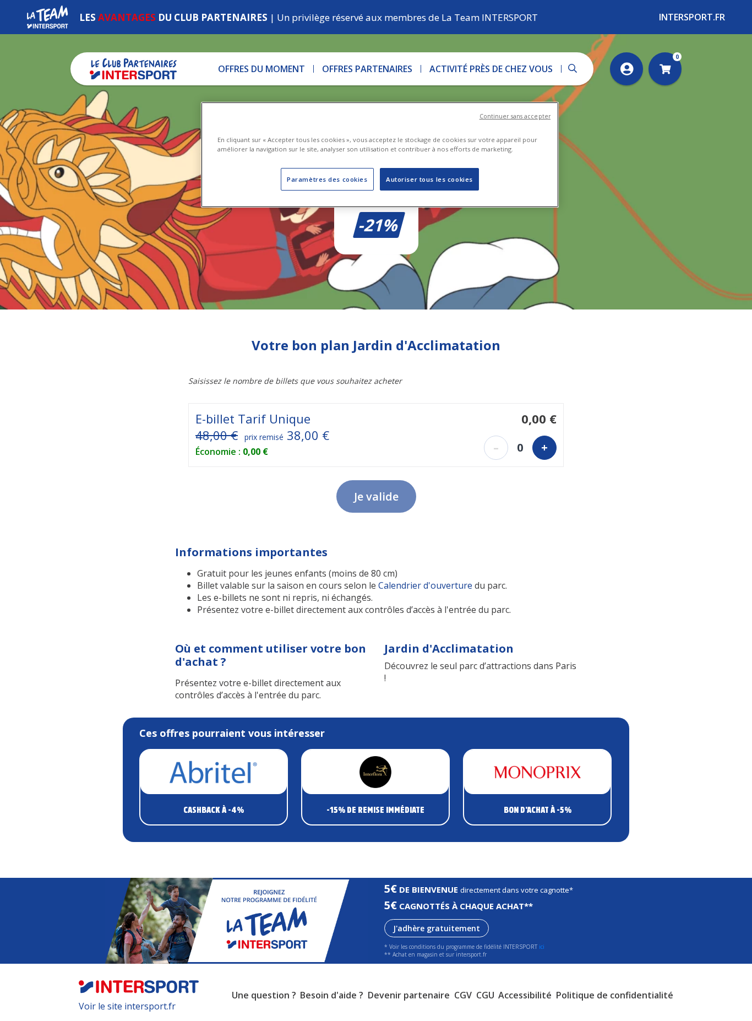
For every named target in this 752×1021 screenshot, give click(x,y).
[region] (380, 155)
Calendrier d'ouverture (425, 585)
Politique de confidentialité (614, 995)
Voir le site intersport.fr (127, 1006)
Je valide (376, 496)
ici (541, 947)
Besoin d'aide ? (331, 995)
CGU (485, 995)
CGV (463, 995)
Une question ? (264, 995)
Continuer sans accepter (515, 116)
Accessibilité (525, 995)
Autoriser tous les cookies (429, 179)
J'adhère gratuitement (436, 928)
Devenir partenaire (409, 995)
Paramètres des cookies (327, 179)
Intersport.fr (692, 17)
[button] (262, 69)
